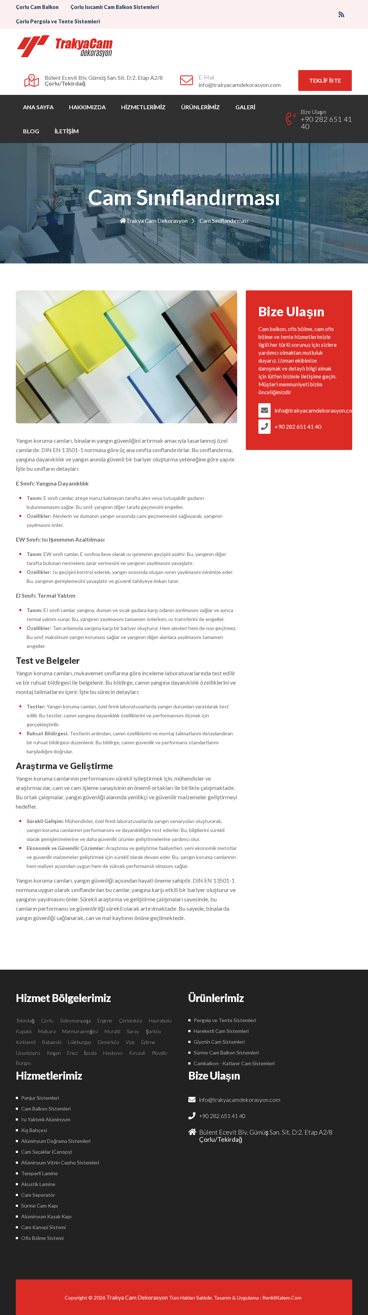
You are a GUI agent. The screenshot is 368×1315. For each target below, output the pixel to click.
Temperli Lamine (39, 1173)
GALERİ (245, 107)
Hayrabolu (160, 1020)
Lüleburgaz (79, 1042)
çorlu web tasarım (283, 1298)
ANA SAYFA (38, 107)
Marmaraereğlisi (80, 1031)
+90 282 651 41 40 (298, 426)
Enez (72, 1053)
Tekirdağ (25, 1020)
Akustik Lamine (38, 1184)
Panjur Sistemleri (40, 1098)
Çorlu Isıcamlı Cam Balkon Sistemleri (114, 7)
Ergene (104, 1020)
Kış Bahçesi (34, 1130)
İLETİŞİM (67, 131)
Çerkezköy (130, 1020)
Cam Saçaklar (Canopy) (46, 1152)
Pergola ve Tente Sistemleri (225, 1020)
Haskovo (113, 1053)
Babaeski (51, 1042)
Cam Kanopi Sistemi (43, 1227)
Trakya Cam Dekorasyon (157, 220)
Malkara (47, 1031)
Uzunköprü (28, 1053)
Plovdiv (159, 1053)
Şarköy (153, 1031)
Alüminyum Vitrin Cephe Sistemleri (60, 1162)
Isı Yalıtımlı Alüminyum (45, 1119)
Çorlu (47, 1020)
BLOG (31, 131)
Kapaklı (24, 1031)
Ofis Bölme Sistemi (42, 1238)
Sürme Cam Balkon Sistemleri (226, 1052)
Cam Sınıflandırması (223, 220)
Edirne (148, 1042)
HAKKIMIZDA (87, 107)
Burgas (23, 1063)
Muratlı (112, 1031)
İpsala (90, 1053)
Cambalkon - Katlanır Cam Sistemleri (234, 1063)
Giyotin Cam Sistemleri (219, 1042)
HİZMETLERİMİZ (143, 107)
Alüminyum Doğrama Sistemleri (56, 1141)
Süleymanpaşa (75, 1020)
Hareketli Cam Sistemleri (221, 1031)
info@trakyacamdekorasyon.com (307, 410)
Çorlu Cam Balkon (37, 7)
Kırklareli (26, 1042)
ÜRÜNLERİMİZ (200, 107)
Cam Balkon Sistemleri (46, 1108)
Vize (130, 1042)
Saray (133, 1031)
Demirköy (108, 1042)
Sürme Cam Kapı (39, 1206)
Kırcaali (137, 1053)
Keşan (54, 1053)
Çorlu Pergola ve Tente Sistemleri (58, 21)
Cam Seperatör (38, 1195)
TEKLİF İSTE (325, 80)
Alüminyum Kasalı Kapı (46, 1216)
